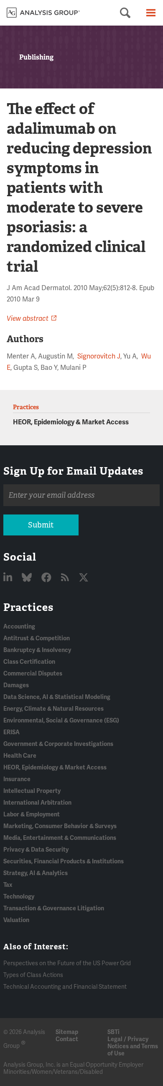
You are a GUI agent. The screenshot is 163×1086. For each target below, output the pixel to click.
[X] (84, 578)
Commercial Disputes (32, 673)
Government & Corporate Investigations (58, 744)
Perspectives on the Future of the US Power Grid (67, 963)
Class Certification (29, 661)
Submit (40, 525)
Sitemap (67, 1032)
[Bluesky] (28, 578)
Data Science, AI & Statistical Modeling (56, 697)
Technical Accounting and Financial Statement (65, 986)
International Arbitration (37, 802)
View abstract (27, 318)
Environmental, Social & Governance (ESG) (61, 720)
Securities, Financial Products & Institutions (63, 861)
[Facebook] (47, 578)
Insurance (17, 779)
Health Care (19, 755)
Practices (28, 607)
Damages (16, 685)
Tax (7, 885)
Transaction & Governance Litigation (53, 908)
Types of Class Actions (33, 975)
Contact (67, 1039)
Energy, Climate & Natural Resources (53, 708)
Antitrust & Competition (36, 638)
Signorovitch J (98, 356)
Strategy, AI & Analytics (35, 873)
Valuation (16, 920)
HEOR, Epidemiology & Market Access (71, 422)
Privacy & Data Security (36, 849)
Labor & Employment (31, 814)
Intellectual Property (32, 791)
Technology (18, 896)
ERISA (11, 732)
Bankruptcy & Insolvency (37, 650)
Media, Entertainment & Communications (59, 838)
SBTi (113, 1032)
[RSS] (66, 578)
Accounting (19, 626)
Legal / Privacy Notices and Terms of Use (132, 1046)
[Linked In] (8, 578)
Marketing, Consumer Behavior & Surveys (60, 826)
